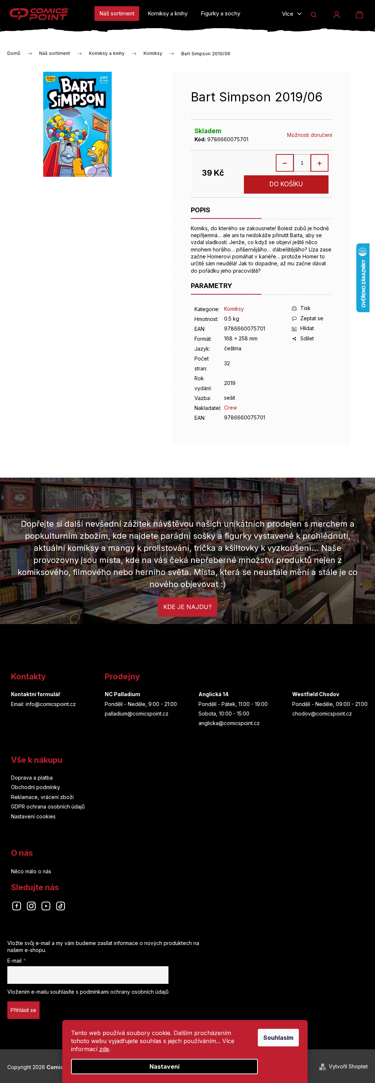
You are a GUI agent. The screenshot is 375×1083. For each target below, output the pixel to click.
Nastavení (164, 1066)
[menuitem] (116, 13)
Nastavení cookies (33, 816)
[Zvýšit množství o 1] (319, 163)
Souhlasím (278, 1037)
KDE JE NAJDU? (187, 606)
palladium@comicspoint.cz (136, 713)
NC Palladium (122, 694)
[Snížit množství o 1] (285, 163)
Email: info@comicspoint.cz (43, 704)
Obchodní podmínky (35, 787)
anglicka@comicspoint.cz (229, 723)
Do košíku (286, 184)
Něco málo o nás (31, 871)
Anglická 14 (213, 694)
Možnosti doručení (309, 135)
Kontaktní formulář (35, 694)
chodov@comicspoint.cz (322, 713)
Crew (230, 407)
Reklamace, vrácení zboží (42, 797)
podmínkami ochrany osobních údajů (124, 992)
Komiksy (234, 309)
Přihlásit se (23, 1010)
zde (104, 1049)
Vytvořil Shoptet (348, 1066)
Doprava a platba (32, 777)
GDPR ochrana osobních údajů (48, 806)
